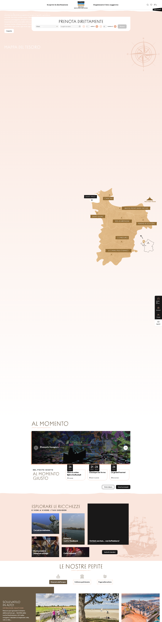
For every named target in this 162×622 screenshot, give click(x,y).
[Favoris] (151, 5)
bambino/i (110, 26)
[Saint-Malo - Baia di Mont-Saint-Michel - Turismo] (81, 5)
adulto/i (93, 26)
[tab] (58, 579)
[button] (148, 5)
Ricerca (122, 26)
